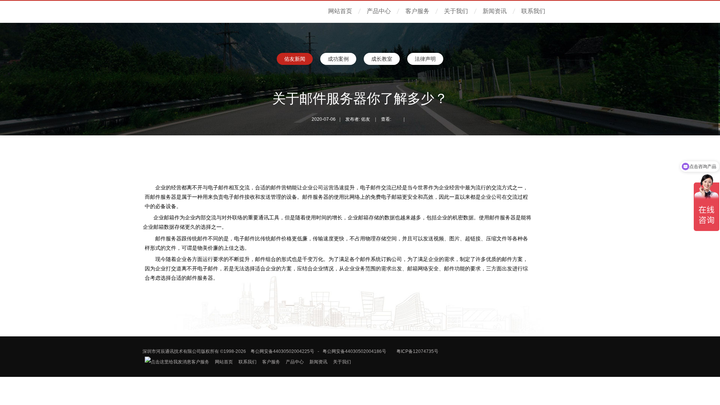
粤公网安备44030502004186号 (354, 351)
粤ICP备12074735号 (417, 351)
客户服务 (417, 11)
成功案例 (338, 59)
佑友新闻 (294, 59)
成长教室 (381, 59)
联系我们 (533, 11)
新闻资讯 (495, 11)
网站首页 (340, 11)
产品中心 (379, 11)
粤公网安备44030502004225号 (282, 351)
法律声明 (425, 59)
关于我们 (456, 11)
